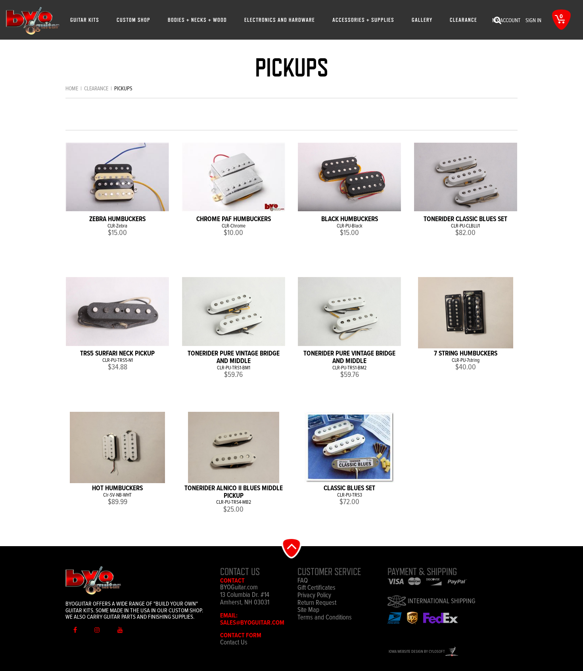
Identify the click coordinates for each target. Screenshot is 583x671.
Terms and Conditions (324, 618)
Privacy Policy (314, 596)
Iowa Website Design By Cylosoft (417, 651)
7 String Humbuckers (465, 354)
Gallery (422, 19)
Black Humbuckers (349, 219)
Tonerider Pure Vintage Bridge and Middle (234, 358)
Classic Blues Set (349, 488)
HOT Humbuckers (117, 488)
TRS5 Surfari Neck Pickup (117, 354)
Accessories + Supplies (363, 19)
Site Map (308, 610)
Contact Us (233, 643)
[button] (292, 547)
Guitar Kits (84, 19)
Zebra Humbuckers (117, 219)
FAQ (302, 581)
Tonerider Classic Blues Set (465, 219)
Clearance (463, 19)
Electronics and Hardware (279, 19)
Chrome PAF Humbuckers (233, 219)
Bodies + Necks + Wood (197, 19)
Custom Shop (133, 19)
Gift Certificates (316, 588)
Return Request (316, 603)
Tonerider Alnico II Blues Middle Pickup (233, 492)
